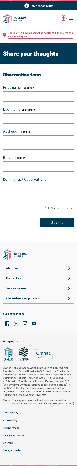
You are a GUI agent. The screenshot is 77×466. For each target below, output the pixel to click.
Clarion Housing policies (22, 298)
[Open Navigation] (71, 18)
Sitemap (8, 442)
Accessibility (10, 420)
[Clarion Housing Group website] (8, 354)
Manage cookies (12, 450)
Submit (57, 222)
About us (12, 268)
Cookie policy (10, 412)
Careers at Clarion (13, 435)
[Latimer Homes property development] (24, 354)
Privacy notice (11, 427)
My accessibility (42, 5)
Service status (16, 288)
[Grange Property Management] (43, 354)
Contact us (13, 278)
